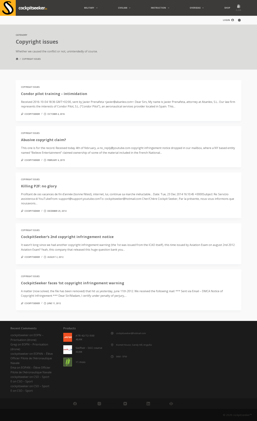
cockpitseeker (32, 8)
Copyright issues (30, 87)
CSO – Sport (41, 377)
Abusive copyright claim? (43, 139)
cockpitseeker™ (242, 415)
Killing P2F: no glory (39, 186)
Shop (227, 7)
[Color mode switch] (239, 20)
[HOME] (17, 59)
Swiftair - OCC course (89, 347)
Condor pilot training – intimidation (54, 93)
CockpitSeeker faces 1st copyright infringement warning (72, 283)
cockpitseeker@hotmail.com (131, 333)
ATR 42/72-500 (85, 335)
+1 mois (80, 362)
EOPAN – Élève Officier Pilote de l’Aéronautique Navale (31, 358)
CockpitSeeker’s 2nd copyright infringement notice (67, 236)
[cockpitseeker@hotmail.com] (112, 333)
